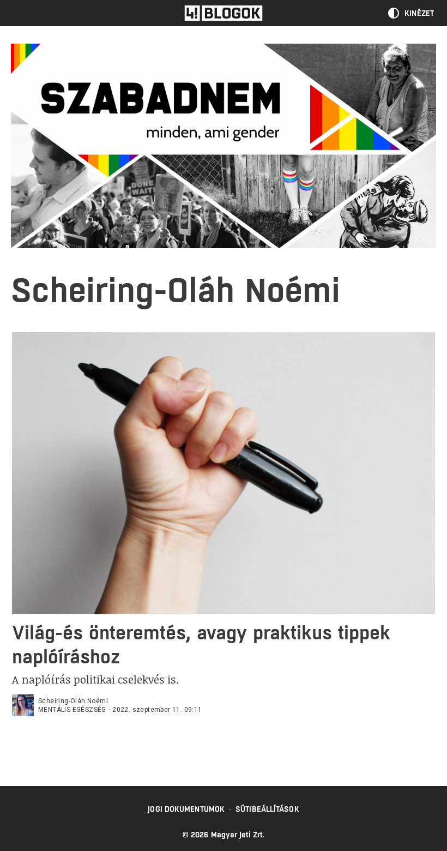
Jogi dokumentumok (186, 809)
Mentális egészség (72, 710)
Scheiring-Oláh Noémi (73, 701)
